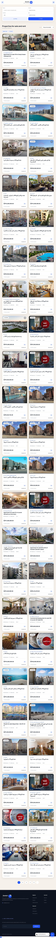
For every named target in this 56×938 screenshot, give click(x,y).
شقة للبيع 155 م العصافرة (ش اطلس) (39, 688)
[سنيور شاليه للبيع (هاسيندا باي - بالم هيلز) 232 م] (41, 183)
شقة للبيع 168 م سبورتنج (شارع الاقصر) (13, 618)
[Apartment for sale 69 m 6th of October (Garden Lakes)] (41, 535)
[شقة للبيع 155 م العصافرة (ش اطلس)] (41, 676)
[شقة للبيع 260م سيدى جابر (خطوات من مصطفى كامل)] (14, 289)
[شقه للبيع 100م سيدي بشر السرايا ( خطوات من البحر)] (41, 77)
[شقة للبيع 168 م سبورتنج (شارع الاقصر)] (14, 606)
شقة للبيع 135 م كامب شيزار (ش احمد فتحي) (41, 371)
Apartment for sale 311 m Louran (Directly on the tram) (13, 513)
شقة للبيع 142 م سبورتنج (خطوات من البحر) (14, 794)
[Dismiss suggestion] (48, 934)
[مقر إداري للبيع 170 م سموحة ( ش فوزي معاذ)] (14, 253)
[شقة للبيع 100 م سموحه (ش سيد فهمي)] (14, 852)
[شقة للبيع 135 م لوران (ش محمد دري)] (41, 747)
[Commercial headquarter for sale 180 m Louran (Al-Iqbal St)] (41, 606)
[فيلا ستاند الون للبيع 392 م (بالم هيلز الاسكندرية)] (41, 817)
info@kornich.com (6, 902)
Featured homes (35, 902)
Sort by (41, 27)
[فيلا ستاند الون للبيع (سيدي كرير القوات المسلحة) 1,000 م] (14, 535)
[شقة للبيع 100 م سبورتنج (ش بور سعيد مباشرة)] (41, 42)
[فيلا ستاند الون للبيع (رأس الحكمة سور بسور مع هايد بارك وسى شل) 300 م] (41, 711)
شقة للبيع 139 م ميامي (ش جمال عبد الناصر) (14, 230)
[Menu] (2, 2)
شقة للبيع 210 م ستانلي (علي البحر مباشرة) (14, 688)
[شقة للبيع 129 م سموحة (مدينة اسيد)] (14, 570)
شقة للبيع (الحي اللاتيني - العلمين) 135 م (13, 407)
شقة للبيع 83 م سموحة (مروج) (11, 442)
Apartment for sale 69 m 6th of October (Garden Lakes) (39, 548)
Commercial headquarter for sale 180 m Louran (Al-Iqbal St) (40, 619)
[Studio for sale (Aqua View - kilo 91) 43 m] (14, 711)
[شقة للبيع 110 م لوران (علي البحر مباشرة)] (41, 324)
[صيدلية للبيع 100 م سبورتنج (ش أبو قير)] (14, 817)
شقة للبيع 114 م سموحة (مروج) (37, 407)
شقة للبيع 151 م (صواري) (10, 759)
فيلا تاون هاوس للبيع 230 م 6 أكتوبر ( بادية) (14, 477)
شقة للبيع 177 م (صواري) (36, 583)
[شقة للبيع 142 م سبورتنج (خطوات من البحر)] (14, 782)
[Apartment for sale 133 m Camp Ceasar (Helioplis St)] (14, 42)
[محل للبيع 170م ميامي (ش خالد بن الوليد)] (41, 641)
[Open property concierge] (52, 935)
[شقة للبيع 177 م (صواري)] (41, 570)
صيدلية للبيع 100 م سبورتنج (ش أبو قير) (13, 829)
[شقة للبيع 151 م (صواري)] (14, 747)
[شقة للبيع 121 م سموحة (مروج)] (41, 465)
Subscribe (36, 926)
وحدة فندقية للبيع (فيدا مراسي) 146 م (13, 336)
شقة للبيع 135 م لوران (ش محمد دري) (39, 759)
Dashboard (34, 908)
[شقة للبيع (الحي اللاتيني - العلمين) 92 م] (41, 112)
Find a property (35, 913)
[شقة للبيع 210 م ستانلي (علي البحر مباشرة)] (14, 676)
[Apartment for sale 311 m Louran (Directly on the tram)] (14, 500)
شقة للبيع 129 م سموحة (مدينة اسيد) (12, 583)
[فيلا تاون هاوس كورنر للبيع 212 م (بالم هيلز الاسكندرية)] (41, 148)
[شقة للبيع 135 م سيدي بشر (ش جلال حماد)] (41, 852)
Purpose (4, 12)
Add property (35, 911)
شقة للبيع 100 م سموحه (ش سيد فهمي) (13, 865)
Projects (34, 900)
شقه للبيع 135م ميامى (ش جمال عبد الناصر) (40, 512)
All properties (35, 897)
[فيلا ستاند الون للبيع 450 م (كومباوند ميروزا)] (41, 218)
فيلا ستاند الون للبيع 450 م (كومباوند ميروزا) (40, 230)
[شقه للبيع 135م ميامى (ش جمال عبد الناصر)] (41, 500)
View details (23, 65)
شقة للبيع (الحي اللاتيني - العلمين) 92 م (39, 125)
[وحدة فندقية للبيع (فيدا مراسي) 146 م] (14, 324)
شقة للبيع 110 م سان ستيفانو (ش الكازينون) (14, 89)
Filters (16, 18)
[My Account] (53, 2)
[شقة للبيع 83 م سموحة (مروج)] (14, 430)
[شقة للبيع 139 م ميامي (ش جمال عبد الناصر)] (14, 218)
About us (45, 897)
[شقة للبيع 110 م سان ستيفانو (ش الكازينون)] (14, 77)
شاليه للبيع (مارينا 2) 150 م (10, 653)
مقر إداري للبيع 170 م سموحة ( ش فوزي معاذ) (14, 266)
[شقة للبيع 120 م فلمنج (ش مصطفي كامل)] (14, 359)
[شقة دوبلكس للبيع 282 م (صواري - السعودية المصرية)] (14, 183)
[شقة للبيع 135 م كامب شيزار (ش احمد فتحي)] (41, 359)
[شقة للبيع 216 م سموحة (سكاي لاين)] (14, 148)
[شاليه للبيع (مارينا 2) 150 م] (14, 641)
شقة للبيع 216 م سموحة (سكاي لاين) (12, 160)
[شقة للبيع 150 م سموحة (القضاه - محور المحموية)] (41, 782)
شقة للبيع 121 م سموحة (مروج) (37, 477)
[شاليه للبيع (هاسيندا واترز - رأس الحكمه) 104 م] (14, 112)
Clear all (11, 31)
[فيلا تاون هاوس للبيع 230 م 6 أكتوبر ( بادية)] (14, 465)
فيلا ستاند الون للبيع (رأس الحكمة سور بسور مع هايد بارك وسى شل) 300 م (41, 724)
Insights (45, 900)
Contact (45, 902)
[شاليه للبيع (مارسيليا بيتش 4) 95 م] (41, 253)
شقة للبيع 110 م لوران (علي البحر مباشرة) (40, 336)
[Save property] (25, 36)
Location (29, 7)
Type (29, 12)
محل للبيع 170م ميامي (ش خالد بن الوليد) (40, 653)
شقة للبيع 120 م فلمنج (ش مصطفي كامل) (14, 371)
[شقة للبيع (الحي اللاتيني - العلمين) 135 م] (14, 394)
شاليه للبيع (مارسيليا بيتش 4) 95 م (38, 266)
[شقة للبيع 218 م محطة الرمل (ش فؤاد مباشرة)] (41, 289)
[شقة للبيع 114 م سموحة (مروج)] (41, 394)
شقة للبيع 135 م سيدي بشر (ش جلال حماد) (40, 865)
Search (4, 7)
